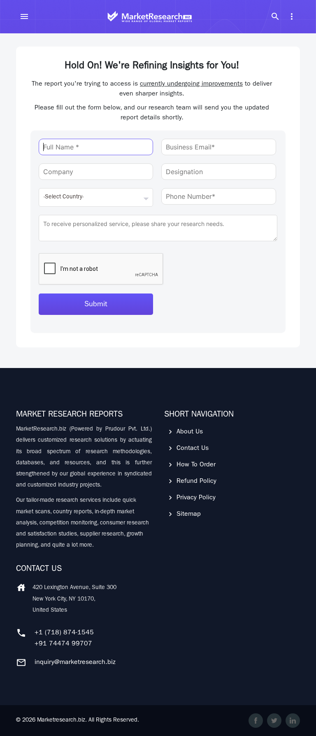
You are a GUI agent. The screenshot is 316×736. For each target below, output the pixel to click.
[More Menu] (291, 16)
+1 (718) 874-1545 (64, 633)
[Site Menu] (24, 16)
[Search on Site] (275, 16)
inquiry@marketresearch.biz (75, 662)
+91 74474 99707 (63, 644)
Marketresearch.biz (61, 720)
